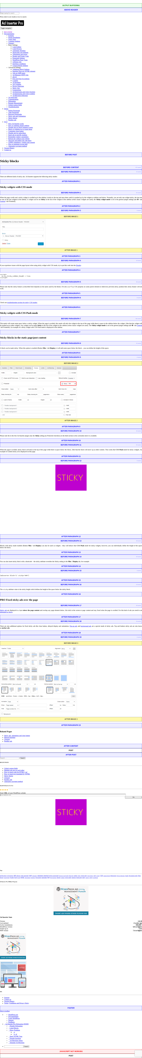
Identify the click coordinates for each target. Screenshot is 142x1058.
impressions (27, 877)
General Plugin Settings (20, 66)
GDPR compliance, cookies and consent (21, 142)
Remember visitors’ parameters (18, 137)
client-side (84, 875)
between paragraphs (64, 875)
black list (71, 875)
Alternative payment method (17, 146)
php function (53, 877)
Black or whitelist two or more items (20, 129)
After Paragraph (13, 112)
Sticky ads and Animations (17, 116)
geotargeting (7, 877)
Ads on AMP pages (18, 73)
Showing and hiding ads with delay (19, 140)
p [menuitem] (14, 1032)
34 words (138, 621)
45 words (138, 605)
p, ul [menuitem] (15, 1034)
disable (126, 875)
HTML (22, 877)
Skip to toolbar (5, 1011)
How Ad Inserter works (16, 124)
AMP (30, 875)
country (98, 875)
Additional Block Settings (20, 69)
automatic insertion (43, 875)
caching (75, 875)
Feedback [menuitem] (11, 1022)
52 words (138, 444)
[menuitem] (73, 1046)
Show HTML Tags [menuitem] (16, 1036)
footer (1, 877)
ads (15, 875)
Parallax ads (12, 120)
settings (74, 877)
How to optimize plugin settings (18, 125)
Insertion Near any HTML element (23, 71)
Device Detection (18, 86)
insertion (33, 877)
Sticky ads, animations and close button (17, 735)
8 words (139, 297)
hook (15, 877)
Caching (15, 80)
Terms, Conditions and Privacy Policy (16, 1003)
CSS (101, 875)
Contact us (7, 150)
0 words (139, 210)
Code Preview (17, 49)
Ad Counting (16, 84)
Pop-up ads (73, 626)
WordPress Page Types (20, 60)
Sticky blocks (12, 118)
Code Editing (16, 47)
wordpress (95, 877)
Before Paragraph (14, 110)
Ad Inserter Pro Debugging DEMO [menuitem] (17, 1024)
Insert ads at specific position (17, 135)
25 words (138, 556)
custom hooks (106, 875)
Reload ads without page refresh (18, 139)
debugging (113, 875)
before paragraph (54, 875)
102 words (138, 318)
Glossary (11, 43)
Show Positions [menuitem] (15, 1030)
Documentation (9, 34)
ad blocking (3, 875)
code (94, 875)
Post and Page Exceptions (20, 79)
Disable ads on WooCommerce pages (20, 127)
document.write (133, 875)
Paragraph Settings (18, 58)
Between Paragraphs (15, 114)
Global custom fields (15, 105)
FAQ (5, 122)
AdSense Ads (16, 62)
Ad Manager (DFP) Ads (20, 75)
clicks (79, 875)
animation (34, 875)
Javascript (38, 877)
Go (133, 797)
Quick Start (12, 39)
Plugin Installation (14, 37)
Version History (9, 148)
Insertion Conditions (19, 64)
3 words (139, 570)
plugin (59, 877)
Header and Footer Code (20, 56)
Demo (6, 109)
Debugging (12, 101)
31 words (138, 343)
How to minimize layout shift (17, 144)
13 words (138, 171)
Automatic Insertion (18, 51)
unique (87, 877)
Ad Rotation (16, 82)
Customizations (13, 99)
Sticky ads (3, 610)
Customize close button (16, 131)
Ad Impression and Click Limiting (23, 94)
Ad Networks (12, 97)
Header (78, 265)
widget (91, 877)
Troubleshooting (13, 107)
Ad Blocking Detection (20, 95)
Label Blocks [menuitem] (14, 1028)
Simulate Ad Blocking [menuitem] (17, 1043)
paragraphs (44, 877)
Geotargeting (16, 90)
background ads (86, 626)
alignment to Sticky (6, 612)
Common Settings (14, 41)
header (12, 877)
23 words (138, 260)
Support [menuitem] (11, 1020)
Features (11, 36)
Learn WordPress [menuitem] (14, 1018)
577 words (138, 167)
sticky (83, 877)
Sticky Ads (16, 88)
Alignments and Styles (19, 54)
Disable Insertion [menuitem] (15, 1038)
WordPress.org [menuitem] (13, 1015)
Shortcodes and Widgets (20, 52)
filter (139, 875)
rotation (63, 877)
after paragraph (24, 875)
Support (6, 997)
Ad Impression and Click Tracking (23, 92)
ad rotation (10, 875)
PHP (48, 877)
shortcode (79, 877)
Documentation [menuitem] (13, 1016)
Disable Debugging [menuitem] (16, 1026)
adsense (18, 875)
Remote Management (15, 103)
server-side (68, 877)
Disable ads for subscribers (17, 133)
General (2, 201)
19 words (138, 584)
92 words (138, 192)
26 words (138, 431)
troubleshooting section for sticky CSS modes (22, 302)
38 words (138, 281)
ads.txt (14, 77)
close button (90, 875)
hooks (18, 877)
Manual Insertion (9, 737)
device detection (121, 875)
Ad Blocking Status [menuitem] (16, 1040)
